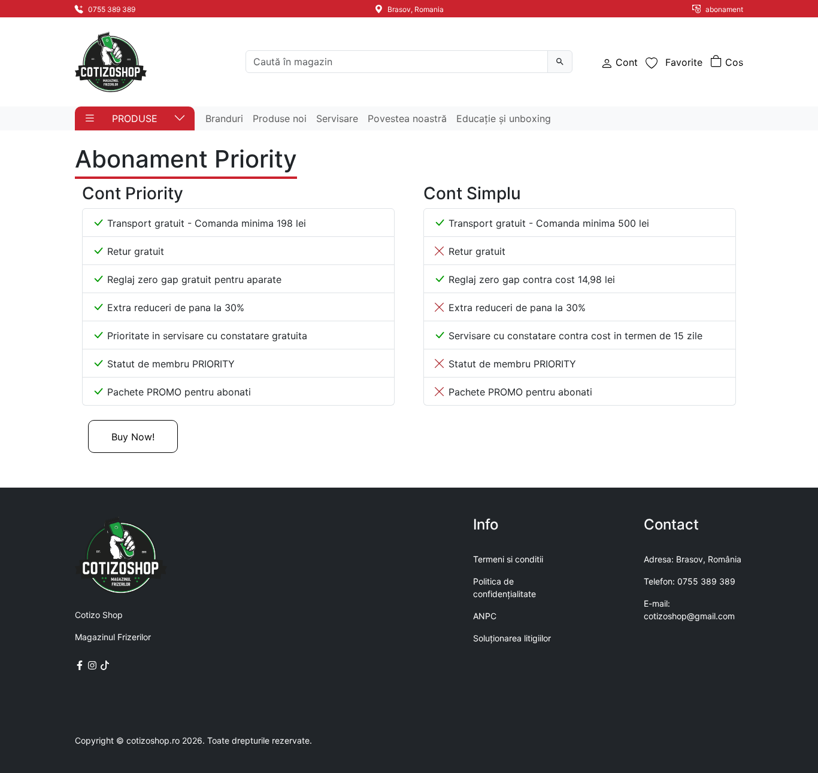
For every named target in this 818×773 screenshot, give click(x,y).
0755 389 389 (110, 9)
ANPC (484, 616)
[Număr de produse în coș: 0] (726, 62)
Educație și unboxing (503, 118)
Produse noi (280, 118)
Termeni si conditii (508, 559)
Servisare (337, 118)
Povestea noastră (407, 118)
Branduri (224, 118)
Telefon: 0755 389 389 (689, 581)
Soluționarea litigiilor (512, 638)
